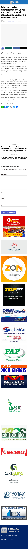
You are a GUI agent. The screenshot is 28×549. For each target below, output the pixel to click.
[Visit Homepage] (14, 2)
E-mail (3, 198)
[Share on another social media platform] (23, 48)
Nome (3, 192)
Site (2, 205)
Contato (12, 539)
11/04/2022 (18, 21)
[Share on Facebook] (16, 48)
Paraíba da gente (7, 535)
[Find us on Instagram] (3, 545)
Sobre (6, 539)
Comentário (4, 174)
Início (2, 539)
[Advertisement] (14, 126)
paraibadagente (10, 21)
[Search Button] (26, 2)
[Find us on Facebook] (1, 545)
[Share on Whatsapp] (8, 48)
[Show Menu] (1, 2)
